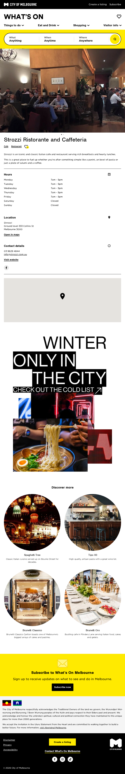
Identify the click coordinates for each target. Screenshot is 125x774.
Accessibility (10, 750)
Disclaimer (9, 740)
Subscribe (115, 4)
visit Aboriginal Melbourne (53, 727)
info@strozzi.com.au (15, 254)
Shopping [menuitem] (79, 25)
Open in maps (12, 234)
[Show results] (115, 39)
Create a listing (98, 4)
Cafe (6, 146)
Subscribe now (62, 687)
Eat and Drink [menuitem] (47, 25)
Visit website (11, 259)
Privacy (7, 745)
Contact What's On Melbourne (62, 751)
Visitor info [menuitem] (111, 25)
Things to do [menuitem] (12, 25)
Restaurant (16, 146)
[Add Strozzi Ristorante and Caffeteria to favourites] (26, 147)
